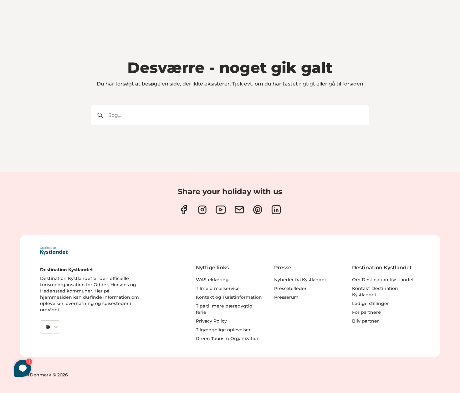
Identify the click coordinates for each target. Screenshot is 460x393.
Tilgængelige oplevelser (223, 330)
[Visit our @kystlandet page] (220, 209)
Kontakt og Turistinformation (229, 297)
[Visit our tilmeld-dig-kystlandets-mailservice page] (239, 209)
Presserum (286, 297)
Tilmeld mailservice (218, 288)
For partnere (366, 312)
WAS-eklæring (212, 279)
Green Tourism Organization (228, 338)
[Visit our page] (183, 209)
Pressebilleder (290, 288)
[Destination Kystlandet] (54, 250)
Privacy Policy (211, 321)
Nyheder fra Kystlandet (300, 279)
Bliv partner (365, 321)
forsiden (352, 84)
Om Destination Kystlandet (383, 279)
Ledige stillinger (370, 303)
